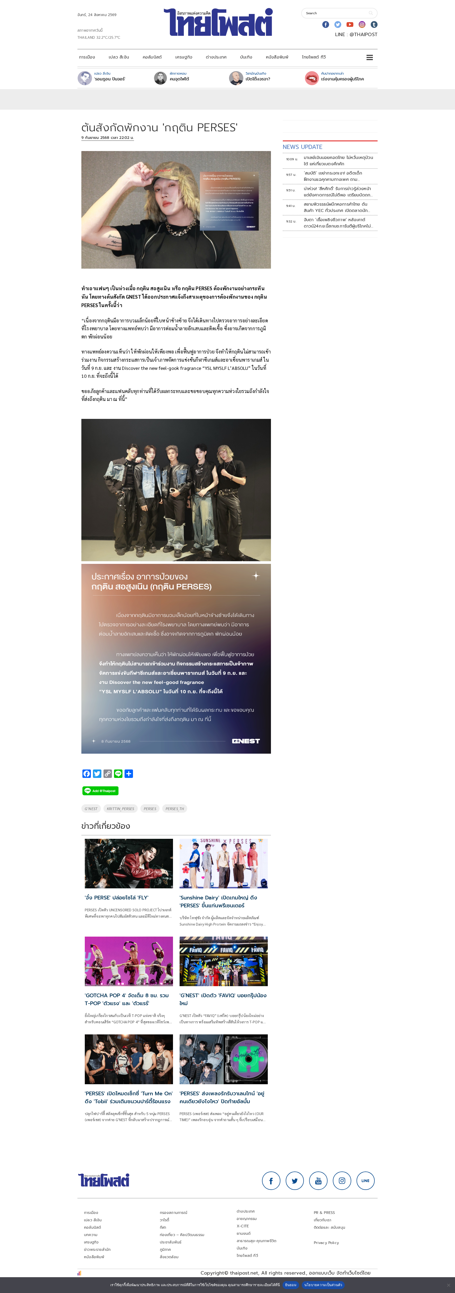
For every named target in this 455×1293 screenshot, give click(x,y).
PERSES (150, 808)
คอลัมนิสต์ (152, 57)
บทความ (90, 1235)
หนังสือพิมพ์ (277, 57)
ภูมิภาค (165, 1249)
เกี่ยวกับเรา (323, 1220)
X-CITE (243, 1226)
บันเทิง (246, 57)
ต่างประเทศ (216, 57)
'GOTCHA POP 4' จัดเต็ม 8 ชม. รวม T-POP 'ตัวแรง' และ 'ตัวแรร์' (127, 999)
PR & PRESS (324, 1212)
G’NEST (91, 808)
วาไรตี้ (164, 1220)
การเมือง (87, 57)
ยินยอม (290, 1285)
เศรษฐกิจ (183, 57)
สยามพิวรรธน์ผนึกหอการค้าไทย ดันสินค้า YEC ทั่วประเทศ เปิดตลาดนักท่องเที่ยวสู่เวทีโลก (336, 207)
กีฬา (163, 1227)
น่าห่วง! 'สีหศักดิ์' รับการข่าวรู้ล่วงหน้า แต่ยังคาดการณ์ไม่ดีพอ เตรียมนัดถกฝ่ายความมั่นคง (337, 192)
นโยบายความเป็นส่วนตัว (323, 1285)
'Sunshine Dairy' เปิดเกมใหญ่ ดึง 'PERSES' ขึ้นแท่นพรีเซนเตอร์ (218, 901)
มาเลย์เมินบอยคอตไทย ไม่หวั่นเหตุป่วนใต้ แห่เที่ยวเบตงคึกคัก (338, 160)
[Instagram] (362, 24)
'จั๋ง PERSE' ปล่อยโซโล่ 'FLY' (117, 898)
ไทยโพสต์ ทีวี (314, 57)
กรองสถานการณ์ (173, 1212)
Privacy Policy (326, 1243)
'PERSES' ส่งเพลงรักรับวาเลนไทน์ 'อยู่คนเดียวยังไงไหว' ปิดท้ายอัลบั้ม (222, 1097)
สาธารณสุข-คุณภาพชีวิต (256, 1241)
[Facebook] (326, 24)
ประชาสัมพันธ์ (171, 1242)
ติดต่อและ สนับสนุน (329, 1227)
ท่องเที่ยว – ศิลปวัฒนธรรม (182, 1235)
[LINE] (365, 1180)
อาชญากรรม (247, 1219)
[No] (448, 1285)
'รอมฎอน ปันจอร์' (109, 79)
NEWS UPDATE (302, 147)
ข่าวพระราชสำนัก (97, 1249)
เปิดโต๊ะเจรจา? (258, 79)
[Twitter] (338, 24)
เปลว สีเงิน (119, 57)
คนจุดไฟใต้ (179, 79)
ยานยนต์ (243, 1233)
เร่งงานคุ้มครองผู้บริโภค (342, 79)
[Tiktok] (374, 24)
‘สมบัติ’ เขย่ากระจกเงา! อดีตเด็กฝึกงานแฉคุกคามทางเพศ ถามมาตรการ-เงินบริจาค (333, 176)
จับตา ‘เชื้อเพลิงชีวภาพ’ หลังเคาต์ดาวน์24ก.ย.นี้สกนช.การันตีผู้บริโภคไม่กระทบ (337, 223)
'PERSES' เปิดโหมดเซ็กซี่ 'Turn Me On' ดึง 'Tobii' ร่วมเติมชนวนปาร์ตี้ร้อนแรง (129, 1097)
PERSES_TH (175, 808)
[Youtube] (350, 24)
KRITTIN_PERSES (120, 808)
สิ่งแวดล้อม (169, 1257)
